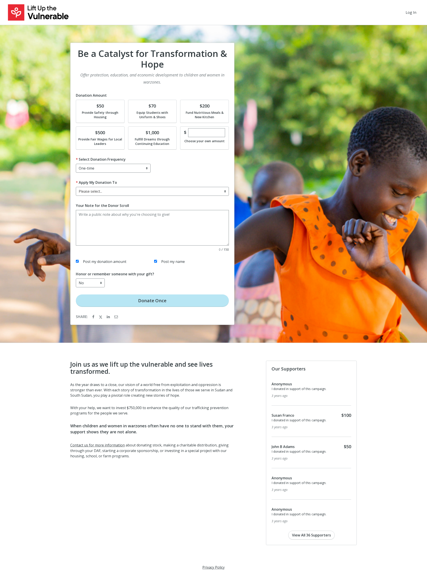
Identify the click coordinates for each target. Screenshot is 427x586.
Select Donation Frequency (102, 159)
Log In (411, 12)
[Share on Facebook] (93, 316)
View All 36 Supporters (311, 535)
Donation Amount (91, 95)
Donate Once (152, 301)
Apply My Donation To (98, 182)
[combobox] (152, 191)
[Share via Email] (116, 316)
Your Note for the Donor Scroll (102, 205)
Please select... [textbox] (90, 191)
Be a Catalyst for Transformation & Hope (152, 59)
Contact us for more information (97, 445)
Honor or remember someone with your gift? (115, 274)
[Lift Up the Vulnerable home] (38, 12)
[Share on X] (101, 316)
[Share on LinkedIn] (109, 316)
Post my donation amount (104, 261)
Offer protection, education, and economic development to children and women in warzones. (152, 78)
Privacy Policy (213, 567)
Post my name (173, 261)
